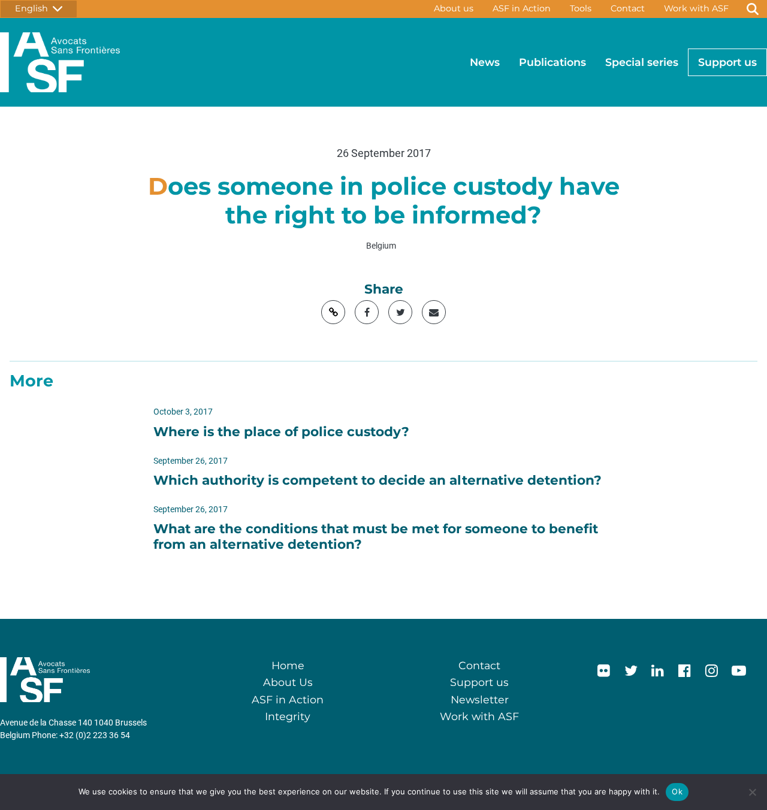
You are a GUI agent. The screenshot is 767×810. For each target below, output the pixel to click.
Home (287, 665)
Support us (727, 62)
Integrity (287, 716)
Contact (628, 8)
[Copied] (333, 312)
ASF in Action (522, 8)
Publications (552, 62)
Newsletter (480, 699)
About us (453, 8)
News (485, 62)
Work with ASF (696, 8)
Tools (580, 8)
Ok (677, 791)
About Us (288, 682)
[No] (752, 792)
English (34, 8)
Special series (641, 62)
